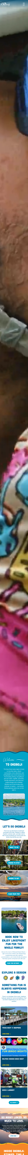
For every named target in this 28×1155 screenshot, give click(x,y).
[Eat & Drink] (14, 878)
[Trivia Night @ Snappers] (14, 1022)
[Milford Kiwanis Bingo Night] (14, 1053)
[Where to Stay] (14, 862)
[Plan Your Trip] (14, 893)
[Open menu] (24, 4)
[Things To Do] (14, 847)
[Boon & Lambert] (14, 1084)
